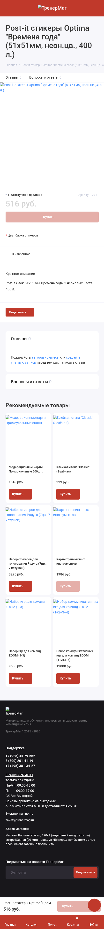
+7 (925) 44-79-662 (20, 756)
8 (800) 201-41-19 (19, 761)
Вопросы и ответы (45, 77)
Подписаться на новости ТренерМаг (35, 862)
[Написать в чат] (94, 905)
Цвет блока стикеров (22, 235)
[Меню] (8, 8)
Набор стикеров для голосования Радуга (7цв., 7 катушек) (27, 563)
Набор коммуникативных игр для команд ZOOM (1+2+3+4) (74, 655)
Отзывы (14, 77)
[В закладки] (44, 419)
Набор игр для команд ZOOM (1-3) (25, 653)
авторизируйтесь (45, 357)
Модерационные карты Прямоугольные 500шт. (26, 469)
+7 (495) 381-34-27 (20, 766)
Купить (17, 494)
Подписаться (85, 872)
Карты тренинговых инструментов (70, 561)
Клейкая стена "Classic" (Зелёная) (73, 469)
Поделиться (17, 312)
